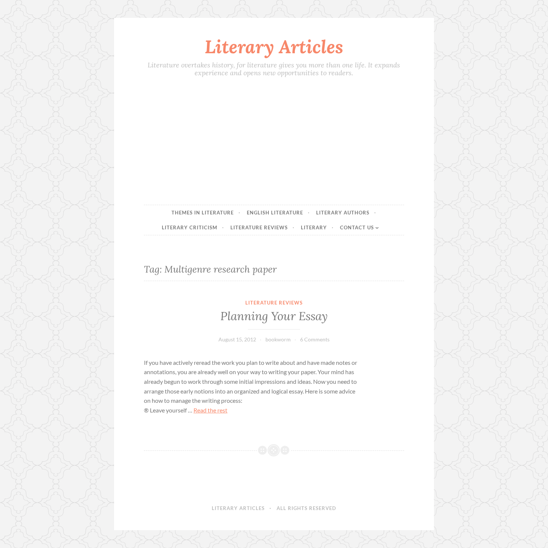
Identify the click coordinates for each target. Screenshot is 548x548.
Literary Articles (274, 46)
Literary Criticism (189, 227)
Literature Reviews (259, 227)
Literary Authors (342, 213)
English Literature (275, 213)
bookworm (278, 339)
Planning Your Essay (274, 316)
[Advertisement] (274, 142)
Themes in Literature (202, 213)
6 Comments (315, 339)
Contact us (357, 227)
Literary (314, 227)
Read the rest (210, 410)
